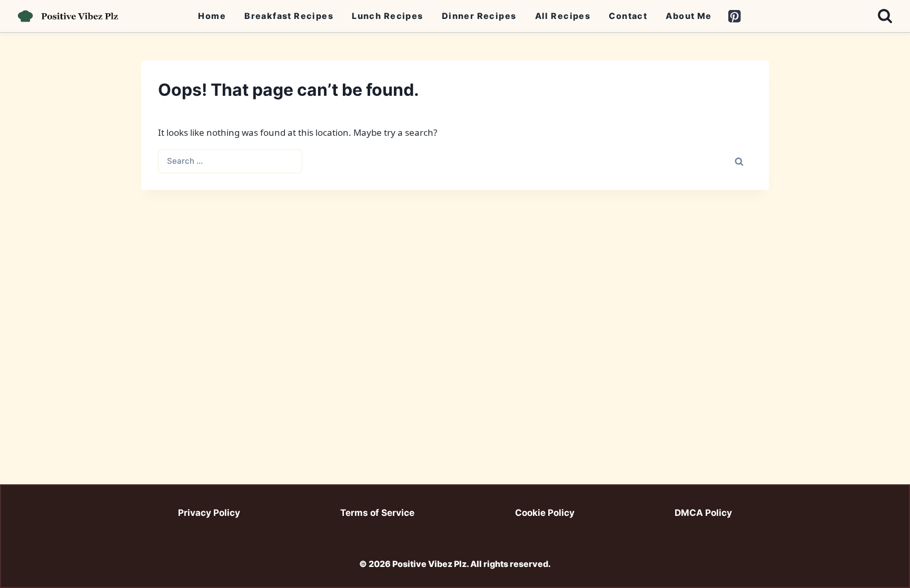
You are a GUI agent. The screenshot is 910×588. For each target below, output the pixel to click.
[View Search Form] (885, 16)
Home (212, 16)
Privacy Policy (209, 512)
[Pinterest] (734, 16)
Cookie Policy (545, 512)
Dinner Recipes (479, 16)
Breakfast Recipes (288, 16)
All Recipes (563, 16)
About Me (688, 16)
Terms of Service (377, 512)
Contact (628, 16)
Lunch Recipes (387, 16)
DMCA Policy (703, 512)
